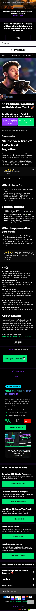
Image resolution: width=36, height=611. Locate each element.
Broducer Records (10, 527)
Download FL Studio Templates (16, 474)
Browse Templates (18, 484)
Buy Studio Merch (18, 556)
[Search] (2, 43)
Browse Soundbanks (18, 501)
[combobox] (18, 43)
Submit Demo (18, 536)
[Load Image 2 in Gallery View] (9, 97)
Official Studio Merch (12, 544)
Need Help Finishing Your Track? (17, 509)
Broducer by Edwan (15, 601)
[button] (33, 37)
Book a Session (18, 519)
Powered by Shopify (25, 601)
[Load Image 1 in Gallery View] (3, 97)
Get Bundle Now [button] (14, 427)
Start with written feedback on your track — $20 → (17, 336)
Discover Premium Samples (15, 492)
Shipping (10, 349)
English (23, 609)
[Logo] (18, 37)
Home (3, 55)
